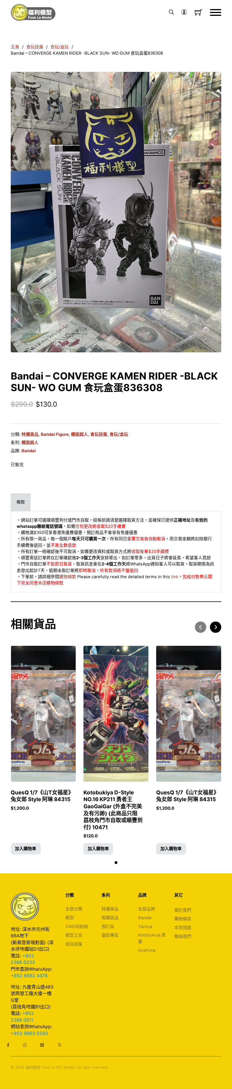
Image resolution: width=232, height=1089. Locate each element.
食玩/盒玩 (59, 47)
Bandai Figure (55, 434)
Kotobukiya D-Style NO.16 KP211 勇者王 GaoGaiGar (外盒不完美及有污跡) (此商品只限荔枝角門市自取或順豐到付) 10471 (113, 810)
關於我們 (182, 910)
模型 (69, 917)
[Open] (215, 12)
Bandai (29, 450)
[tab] (21, 502)
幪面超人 (79, 434)
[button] (25, 848)
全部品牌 (146, 909)
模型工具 (73, 935)
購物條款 (67, 576)
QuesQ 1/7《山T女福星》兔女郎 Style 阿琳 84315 (42, 796)
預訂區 (108, 926)
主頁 (15, 47)
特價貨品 (30, 434)
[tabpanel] (116, 551)
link (174, 576)
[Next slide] (215, 627)
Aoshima (146, 950)
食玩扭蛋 (34, 47)
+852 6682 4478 (29, 975)
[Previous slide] (200, 627)
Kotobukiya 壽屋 (152, 938)
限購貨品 (110, 917)
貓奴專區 (110, 935)
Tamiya (145, 926)
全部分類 (73, 909)
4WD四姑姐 (76, 926)
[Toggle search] (171, 12)
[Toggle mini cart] (198, 12)
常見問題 (182, 927)
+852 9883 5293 (29, 1033)
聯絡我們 (182, 936)
